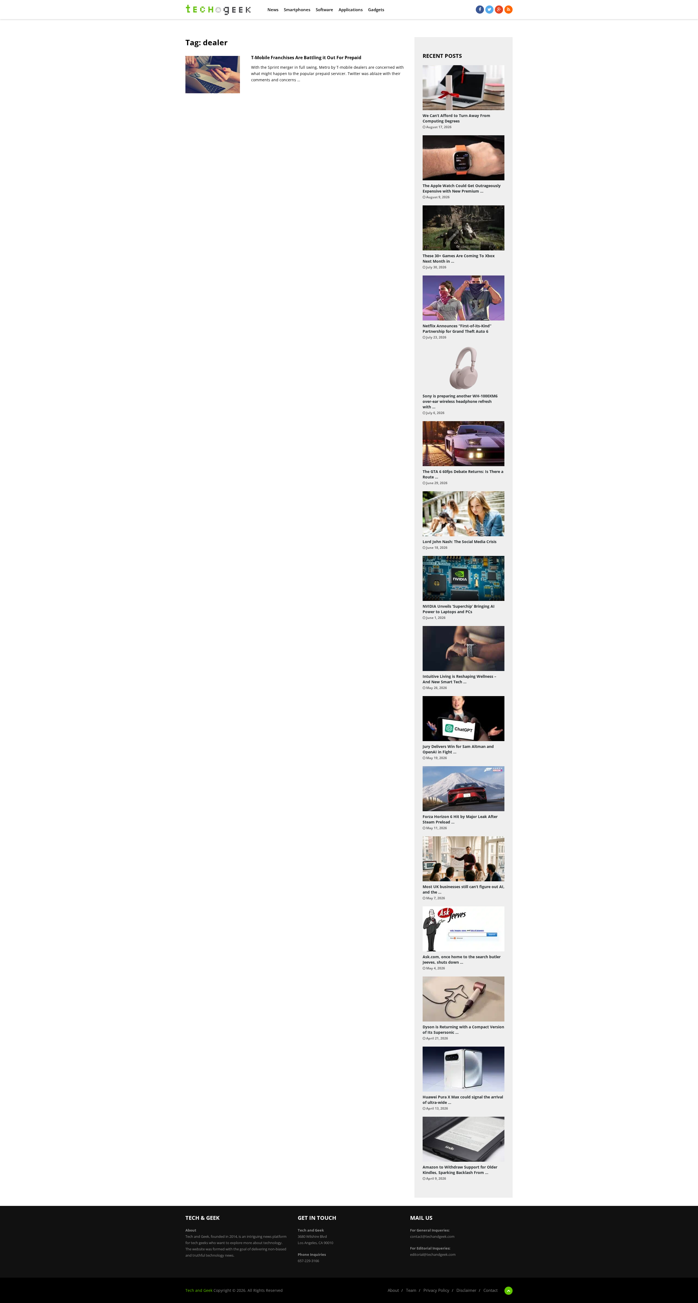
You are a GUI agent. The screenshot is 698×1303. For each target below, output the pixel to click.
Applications (351, 9)
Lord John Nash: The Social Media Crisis (460, 541)
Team (411, 1290)
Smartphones (297, 9)
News (272, 9)
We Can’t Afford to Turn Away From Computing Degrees (456, 118)
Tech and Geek (198, 1290)
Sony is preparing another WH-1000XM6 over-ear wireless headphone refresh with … (460, 401)
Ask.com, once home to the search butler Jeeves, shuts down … (462, 959)
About (393, 1290)
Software (324, 9)
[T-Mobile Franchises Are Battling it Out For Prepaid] (212, 74)
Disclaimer (466, 1290)
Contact (490, 1290)
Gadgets (376, 9)
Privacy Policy (436, 1290)
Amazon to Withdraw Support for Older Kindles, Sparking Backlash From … (460, 1169)
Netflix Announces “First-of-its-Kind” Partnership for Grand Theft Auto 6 (457, 328)
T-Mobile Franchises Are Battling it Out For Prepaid (306, 58)
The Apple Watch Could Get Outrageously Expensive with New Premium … (462, 188)
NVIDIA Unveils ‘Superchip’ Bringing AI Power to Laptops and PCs (459, 609)
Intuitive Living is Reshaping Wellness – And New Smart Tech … (459, 679)
